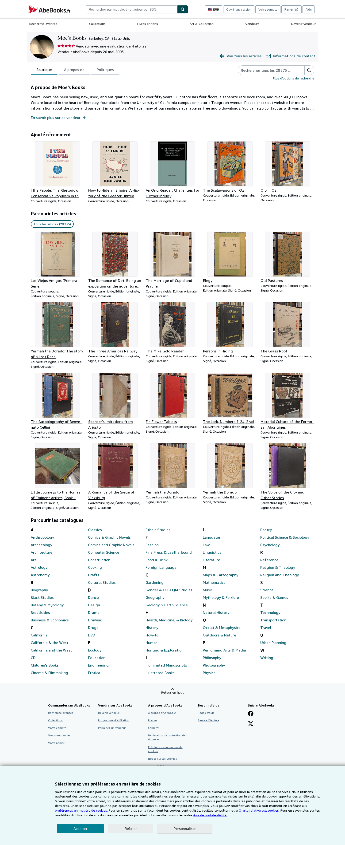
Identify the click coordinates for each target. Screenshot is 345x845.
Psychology (270, 544)
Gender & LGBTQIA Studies (169, 590)
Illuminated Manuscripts (166, 665)
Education (96, 657)
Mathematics (214, 582)
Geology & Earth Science (167, 605)
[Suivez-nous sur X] (250, 724)
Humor (151, 642)
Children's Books (45, 665)
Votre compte (267, 9)
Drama (94, 612)
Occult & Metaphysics (222, 627)
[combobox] (131, 9)
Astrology (39, 567)
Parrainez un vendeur (112, 728)
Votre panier (56, 743)
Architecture (41, 552)
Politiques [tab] (105, 69)
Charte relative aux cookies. (259, 810)
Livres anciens (147, 24)
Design (94, 605)
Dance (93, 597)
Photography (214, 665)
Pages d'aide (206, 713)
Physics (209, 672)
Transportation (273, 620)
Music (208, 590)
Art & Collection (202, 24)
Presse (152, 720)
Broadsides (40, 612)
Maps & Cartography (220, 575)
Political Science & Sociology (284, 537)
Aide (309, 9)
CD (33, 657)
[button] (309, 70)
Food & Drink (157, 559)
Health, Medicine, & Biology (169, 620)
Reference (269, 559)
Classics (95, 529)
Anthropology (42, 537)
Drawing (95, 620)
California (39, 635)
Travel (265, 627)
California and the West (51, 650)
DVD (91, 635)
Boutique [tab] (44, 69)
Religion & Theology (277, 567)
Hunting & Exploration (165, 650)
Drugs (93, 627)
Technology (270, 612)
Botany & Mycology (47, 605)
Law (206, 544)
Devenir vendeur (303, 24)
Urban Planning (273, 642)
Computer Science (103, 552)
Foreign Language (161, 567)
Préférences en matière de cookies (165, 749)
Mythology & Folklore (221, 597)
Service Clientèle (208, 720)
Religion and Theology (279, 575)
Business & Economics (50, 620)
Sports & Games (274, 597)
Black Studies (42, 597)
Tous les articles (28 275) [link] (52, 224)
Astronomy (40, 575)
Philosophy (212, 657)
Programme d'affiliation (113, 720)
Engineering (98, 665)
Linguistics (212, 552)
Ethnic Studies (158, 529)
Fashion (152, 544)
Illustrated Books (160, 672)
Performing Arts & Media (224, 650)
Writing (266, 657)
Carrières (154, 728)
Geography (155, 597)
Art (33, 559)
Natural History (216, 612)
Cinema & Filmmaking (49, 672)
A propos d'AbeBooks (162, 713)
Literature (211, 559)
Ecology (94, 650)
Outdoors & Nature (219, 635)
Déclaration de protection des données (167, 737)
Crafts (93, 575)
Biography (39, 590)
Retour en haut (172, 692)
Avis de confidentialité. (210, 815)
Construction (99, 559)
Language (211, 537)
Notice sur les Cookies (162, 758)
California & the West (49, 642)
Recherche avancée (43, 24)
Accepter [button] (80, 829)
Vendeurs (252, 24)
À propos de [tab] (74, 69)
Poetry (266, 529)
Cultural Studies (102, 582)
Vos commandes (59, 735)
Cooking (95, 567)
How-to (152, 635)
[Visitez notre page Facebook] (250, 714)
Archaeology (41, 544)
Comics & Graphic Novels (109, 537)
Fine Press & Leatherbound (169, 552)
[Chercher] (182, 9)
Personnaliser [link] (185, 828)
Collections (97, 24)
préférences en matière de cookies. (81, 810)
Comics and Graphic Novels (111, 544)
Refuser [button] (130, 829)
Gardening (155, 582)
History (152, 627)
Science (266, 590)
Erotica (94, 672)
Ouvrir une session (238, 9)
